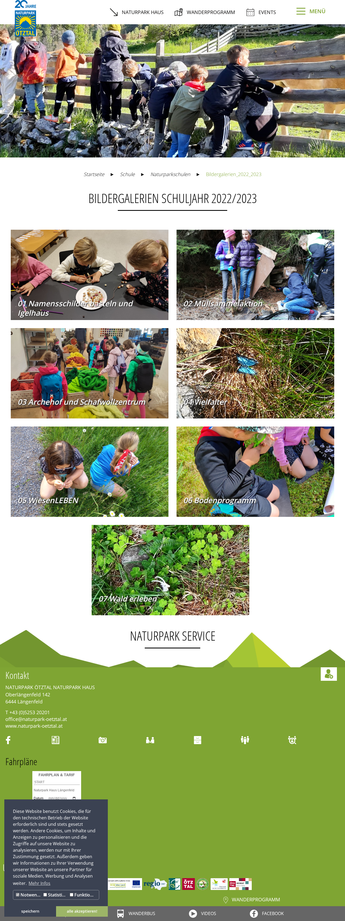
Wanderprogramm (211, 12)
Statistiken (57, 895)
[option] (172, 86)
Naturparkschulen (170, 174)
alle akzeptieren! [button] (82, 911)
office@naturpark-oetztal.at (36, 719)
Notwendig (30, 895)
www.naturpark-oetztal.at (34, 726)
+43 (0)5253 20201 (29, 712)
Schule (127, 174)
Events (267, 12)
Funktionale (86, 895)
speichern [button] (30, 911)
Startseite (94, 174)
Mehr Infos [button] (39, 883)
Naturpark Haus (143, 12)
